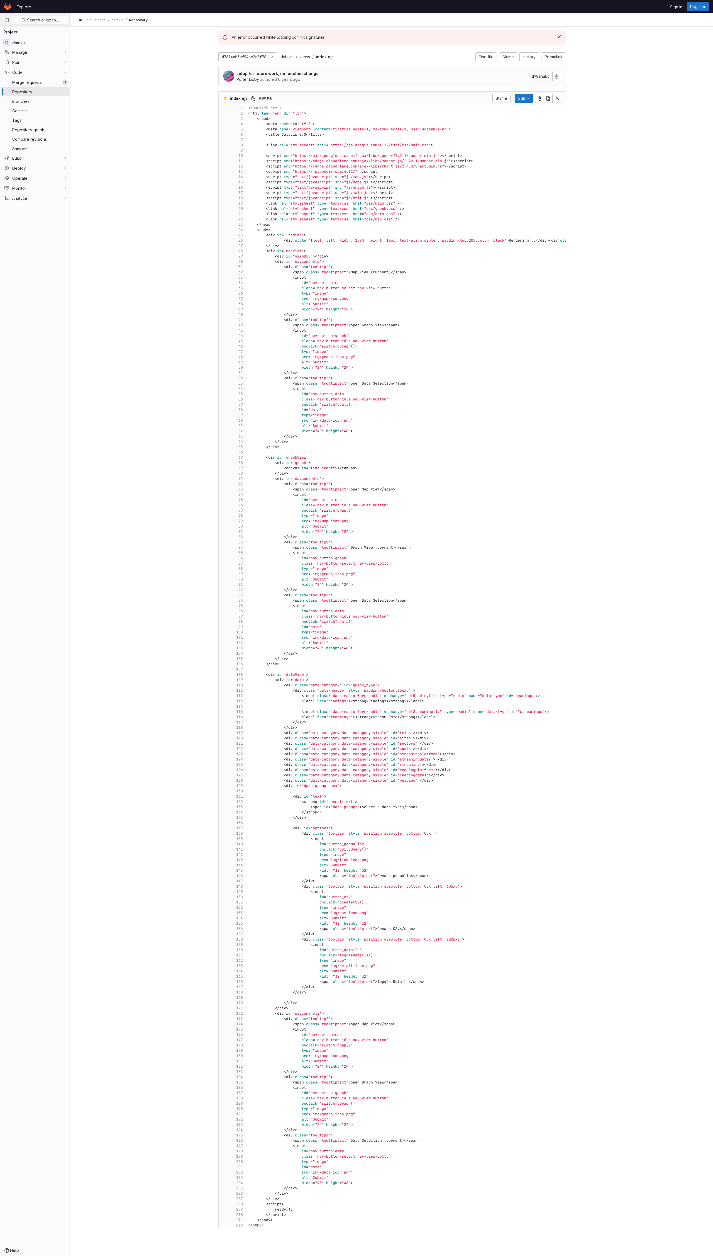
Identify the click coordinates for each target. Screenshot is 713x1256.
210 (239, 1214)
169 (239, 997)
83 (240, 542)
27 (240, 245)
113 (239, 701)
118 (239, 727)
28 (240, 251)
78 (240, 515)
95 (240, 605)
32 (240, 272)
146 (239, 875)
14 (240, 176)
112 (239, 695)
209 (239, 1209)
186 (239, 1087)
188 (239, 1098)
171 (239, 1008)
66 (240, 452)
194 (239, 1130)
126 (239, 769)
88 (240, 568)
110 (239, 685)
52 (240, 378)
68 (240, 462)
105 (239, 658)
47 (240, 351)
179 (239, 1050)
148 (239, 886)
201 (239, 1167)
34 (240, 282)
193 (239, 1124)
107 (239, 669)
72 (240, 484)
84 (240, 547)
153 (239, 912)
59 (240, 415)
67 (240, 457)
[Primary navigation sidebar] (6, 20)
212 (239, 1225)
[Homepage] (7, 6)
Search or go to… (42, 20)
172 (239, 1013)
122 (239, 748)
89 (240, 574)
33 (240, 277)
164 (239, 971)
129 (239, 785)
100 (239, 632)
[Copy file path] (253, 98)
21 (240, 214)
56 (240, 399)
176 (239, 1034)
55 (240, 394)
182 (239, 1066)
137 (239, 828)
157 (239, 934)
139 (239, 838)
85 (240, 552)
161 (239, 955)
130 (239, 791)
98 (240, 621)
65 (240, 446)
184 (239, 1077)
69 (240, 468)
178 (239, 1045)
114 (239, 706)
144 (239, 865)
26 (240, 240)
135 (239, 817)
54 (240, 388)
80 (240, 526)
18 (240, 198)
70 (240, 473)
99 (240, 627)
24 (240, 229)
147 (239, 881)
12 (240, 166)
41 (240, 319)
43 (240, 330)
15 (240, 182)
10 (240, 155)
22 (240, 219)
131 (239, 796)
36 (240, 293)
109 (239, 679)
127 (239, 775)
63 (240, 436)
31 (240, 266)
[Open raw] (548, 98)
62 (240, 431)
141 (239, 849)
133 (239, 807)
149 (239, 891)
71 (240, 478)
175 (239, 1029)
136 (239, 822)
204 (239, 1182)
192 (239, 1119)
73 (240, 489)
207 (239, 1198)
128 (239, 780)
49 (240, 362)
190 (239, 1108)
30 (240, 261)
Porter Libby (247, 79)
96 (240, 611)
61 (240, 425)
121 (239, 743)
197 (239, 1145)
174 (239, 1024)
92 (240, 589)
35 (240, 288)
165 (239, 976)
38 (240, 304)
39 (240, 309)
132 (239, 801)
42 (240, 325)
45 (240, 341)
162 (239, 960)
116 (239, 717)
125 (239, 764)
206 (239, 1193)
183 (239, 1071)
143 (239, 859)
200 (239, 1161)
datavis (287, 56)
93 (240, 595)
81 (240, 531)
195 (239, 1135)
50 (240, 367)
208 (239, 1204)
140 (239, 844)
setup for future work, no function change (277, 73)
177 (239, 1040)
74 (240, 494)
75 (240, 499)
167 (239, 987)
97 (240, 616)
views (304, 56)
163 (239, 965)
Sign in (676, 6)
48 (240, 356)
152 (239, 907)
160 (239, 950)
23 (240, 224)
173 (239, 1018)
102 (239, 642)
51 (240, 372)
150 (239, 897)
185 (239, 1082)
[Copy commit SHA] (556, 76)
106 (239, 664)
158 (239, 939)
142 (239, 854)
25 (240, 235)
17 (240, 192)
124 (239, 759)
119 (239, 732)
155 (239, 923)
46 (240, 346)
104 (239, 653)
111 (239, 690)
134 (239, 812)
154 (239, 918)
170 (239, 1002)
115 (239, 711)
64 (240, 441)
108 (239, 674)
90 (240, 579)
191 (239, 1114)
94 (240, 600)
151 (239, 902)
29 (240, 256)
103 (239, 648)
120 (239, 738)
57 (240, 404)
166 (239, 981)
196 (239, 1140)
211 (239, 1220)
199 (239, 1156)
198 (239, 1151)
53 (240, 383)
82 (240, 537)
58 (240, 409)
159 (239, 944)
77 (240, 510)
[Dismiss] (559, 36)
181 (239, 1061)
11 (240, 161)
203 (239, 1177)
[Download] (556, 98)
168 (239, 992)
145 (239, 870)
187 (239, 1092)
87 (240, 563)
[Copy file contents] (539, 98)
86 (240, 558)
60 (240, 420)
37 (240, 298)
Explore (24, 6)
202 (239, 1172)
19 (240, 203)
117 (239, 722)
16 (240, 187)
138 (239, 833)
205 (239, 1188)
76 (240, 505)
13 (240, 171)
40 (240, 314)
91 (240, 584)
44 (240, 335)
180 (239, 1055)
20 (240, 208)
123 (239, 754)
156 (239, 928)
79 (240, 521)
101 (239, 637)
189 (239, 1103)
